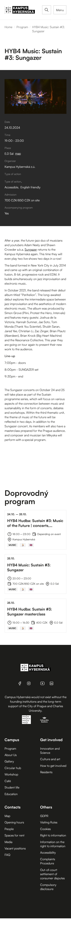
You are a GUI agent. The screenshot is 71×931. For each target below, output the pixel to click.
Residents (46, 772)
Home (8, 27)
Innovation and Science (50, 751)
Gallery (9, 761)
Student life (12, 787)
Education (11, 794)
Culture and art (50, 759)
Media (8, 842)
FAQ (7, 855)
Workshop (11, 774)
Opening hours (14, 822)
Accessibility (48, 852)
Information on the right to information (52, 844)
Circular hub (13, 768)
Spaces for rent (14, 835)
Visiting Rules (48, 822)
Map (7, 816)
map (18, 153)
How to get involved (53, 766)
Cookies (45, 829)
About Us (11, 755)
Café (8, 781)
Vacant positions (15, 848)
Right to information (53, 835)
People (9, 829)
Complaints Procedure (47, 861)
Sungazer (31, 249)
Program (22, 27)
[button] (59, 9)
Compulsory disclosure (48, 887)
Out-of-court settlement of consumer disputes (52, 874)
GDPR (44, 816)
